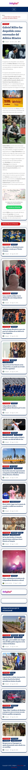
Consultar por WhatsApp (14, 207)
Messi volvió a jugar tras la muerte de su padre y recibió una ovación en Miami (14, 506)
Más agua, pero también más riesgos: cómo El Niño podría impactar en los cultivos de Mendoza (14, 642)
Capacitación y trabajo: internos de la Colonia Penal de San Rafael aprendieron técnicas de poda (14, 679)
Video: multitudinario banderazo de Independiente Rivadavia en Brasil (13, 579)
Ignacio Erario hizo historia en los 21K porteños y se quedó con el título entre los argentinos (14, 367)
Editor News (20, 765)
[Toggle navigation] (14, 9)
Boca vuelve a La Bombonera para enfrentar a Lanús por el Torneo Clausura (13, 249)
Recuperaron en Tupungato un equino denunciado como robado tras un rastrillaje (14, 745)
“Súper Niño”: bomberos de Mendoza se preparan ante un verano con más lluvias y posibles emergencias (14, 712)
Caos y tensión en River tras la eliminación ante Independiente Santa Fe (12, 298)
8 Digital (7, 41)
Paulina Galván (8, 583)
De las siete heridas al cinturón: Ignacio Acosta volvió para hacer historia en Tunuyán (12, 539)
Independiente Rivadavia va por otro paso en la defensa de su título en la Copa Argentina (14, 331)
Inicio (3, 15)
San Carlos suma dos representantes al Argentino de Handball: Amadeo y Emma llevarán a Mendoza (14, 473)
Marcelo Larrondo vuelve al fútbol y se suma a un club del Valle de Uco (13, 438)
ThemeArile (14, 767)
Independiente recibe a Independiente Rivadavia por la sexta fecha (14, 408)
